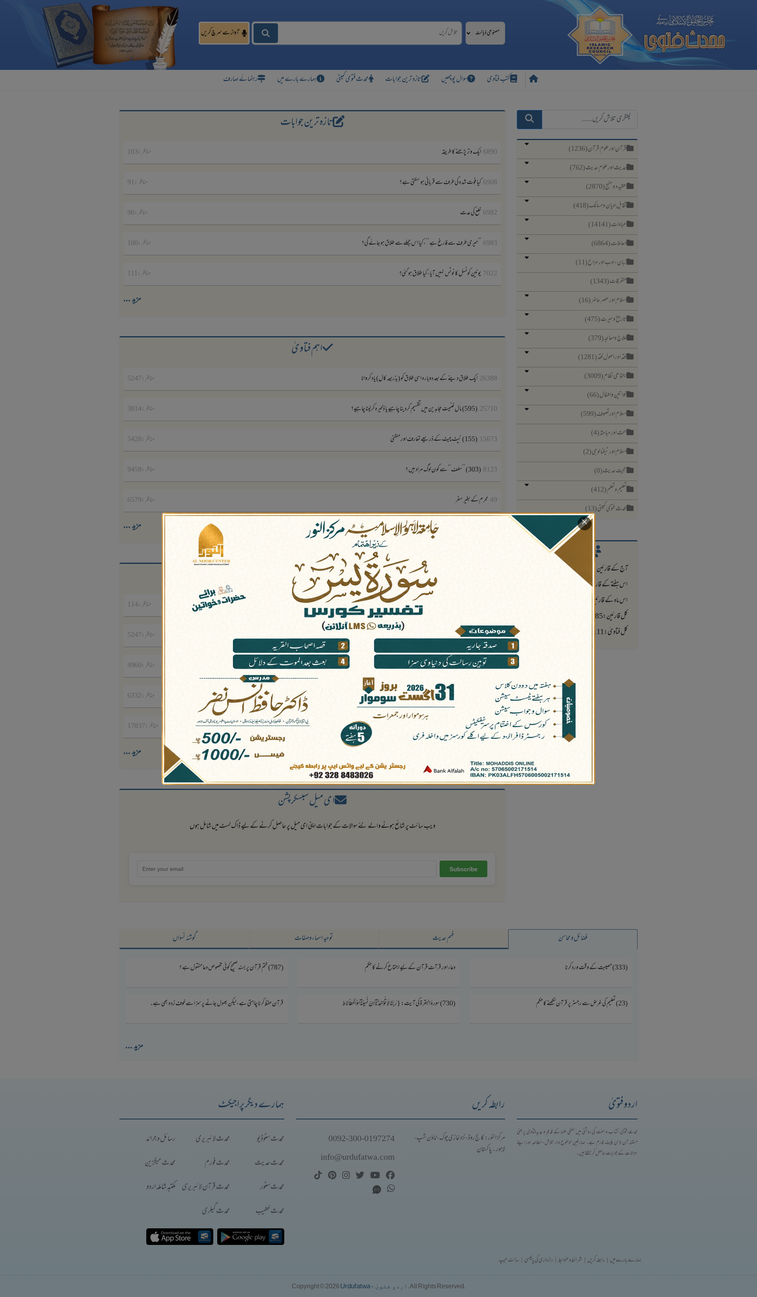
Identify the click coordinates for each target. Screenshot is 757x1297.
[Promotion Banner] (378, 649)
